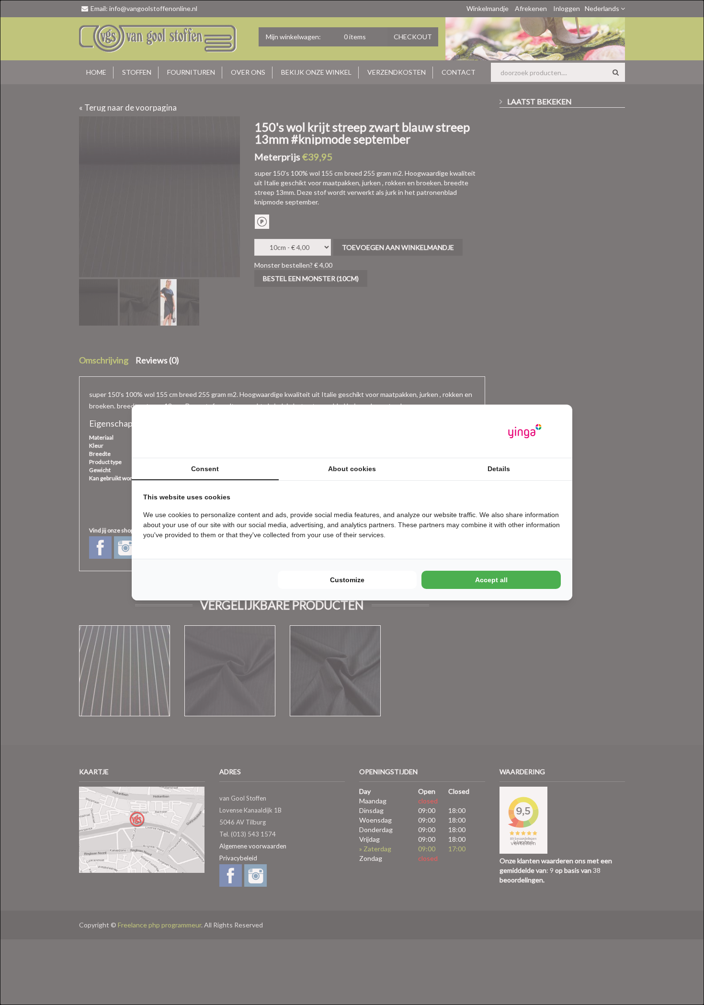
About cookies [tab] (352, 469)
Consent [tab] (205, 469)
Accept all (491, 580)
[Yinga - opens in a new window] (525, 431)
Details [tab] (499, 469)
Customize (347, 580)
